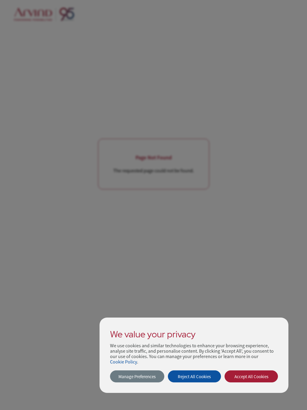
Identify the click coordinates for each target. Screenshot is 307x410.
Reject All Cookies (194, 376)
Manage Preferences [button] (137, 376)
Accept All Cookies (251, 376)
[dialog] (194, 355)
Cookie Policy (123, 362)
